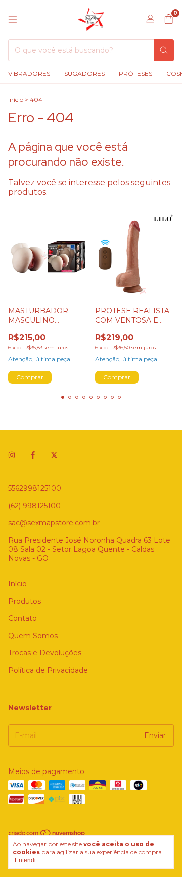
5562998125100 (34, 488)
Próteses (135, 73)
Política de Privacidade (48, 670)
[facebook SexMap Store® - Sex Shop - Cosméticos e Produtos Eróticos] (32, 455)
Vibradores (29, 73)
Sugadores (84, 73)
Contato (22, 618)
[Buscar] (164, 50)
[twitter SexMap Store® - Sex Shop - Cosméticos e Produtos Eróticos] (54, 455)
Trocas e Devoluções (44, 652)
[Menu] (12, 19)
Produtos (24, 601)
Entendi (25, 860)
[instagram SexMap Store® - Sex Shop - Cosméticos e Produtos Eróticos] (11, 455)
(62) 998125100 (34, 505)
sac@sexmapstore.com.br (54, 523)
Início (15, 99)
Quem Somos (33, 635)
